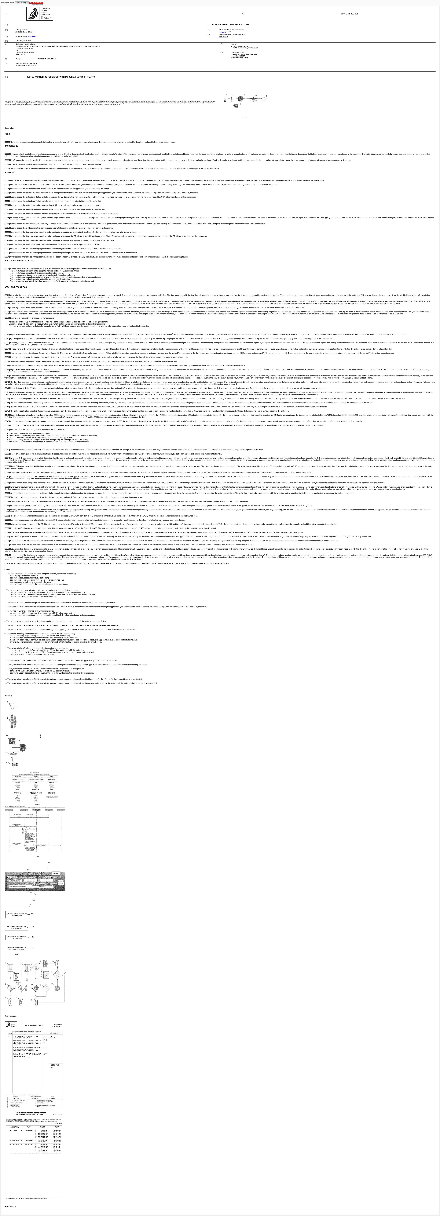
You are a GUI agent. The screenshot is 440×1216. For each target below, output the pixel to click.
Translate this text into (8, 3)
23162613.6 (32, 36)
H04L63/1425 (223, 37)
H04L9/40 (223, 32)
